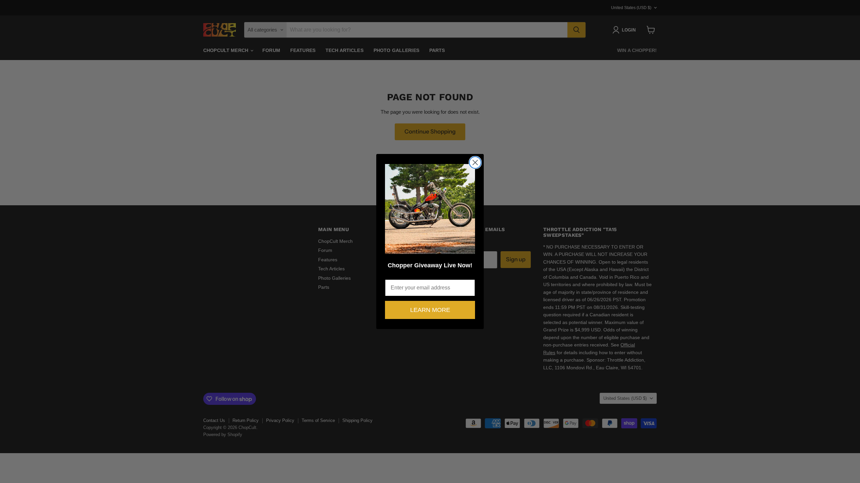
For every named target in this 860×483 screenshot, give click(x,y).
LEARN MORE (430, 310)
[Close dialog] (475, 162)
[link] (430, 209)
